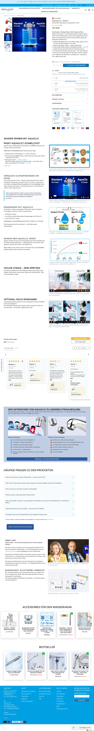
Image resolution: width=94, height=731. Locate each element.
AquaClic (9, 727)
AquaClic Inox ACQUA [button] (54, 389)
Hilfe (24, 154)
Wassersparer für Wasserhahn (56, 8)
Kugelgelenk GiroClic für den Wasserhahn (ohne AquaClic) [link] (67, 118)
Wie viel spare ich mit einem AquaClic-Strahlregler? (21, 489)
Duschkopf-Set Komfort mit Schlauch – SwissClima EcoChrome (80, 672)
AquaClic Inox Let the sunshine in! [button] (35, 380)
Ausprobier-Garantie (37, 1)
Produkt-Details (58, 99)
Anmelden (81, 700)
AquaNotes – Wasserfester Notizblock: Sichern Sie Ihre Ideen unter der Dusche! (65, 630)
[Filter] (79, 348)
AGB (58, 706)
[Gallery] (25, 34)
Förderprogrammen (10, 551)
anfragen (83, 74)
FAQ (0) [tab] (16, 348)
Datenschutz (60, 701)
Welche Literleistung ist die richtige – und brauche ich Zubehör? (25, 508)
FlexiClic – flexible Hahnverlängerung (9, 628)
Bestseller (47, 647)
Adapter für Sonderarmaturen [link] (77, 118)
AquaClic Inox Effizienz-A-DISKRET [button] (76, 394)
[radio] (70, 78)
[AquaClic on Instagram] (6, 718)
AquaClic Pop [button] (17, 385)
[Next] (44, 34)
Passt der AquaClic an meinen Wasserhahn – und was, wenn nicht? (26, 477)
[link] (57, 114)
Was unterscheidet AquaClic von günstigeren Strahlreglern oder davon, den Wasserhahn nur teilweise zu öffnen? (37, 502)
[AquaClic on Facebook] (4, 718)
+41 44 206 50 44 (11, 697)
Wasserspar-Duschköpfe (29, 8)
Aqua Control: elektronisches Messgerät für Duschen (58, 672)
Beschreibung (57, 95)
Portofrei (21, 1)
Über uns (70, 5)
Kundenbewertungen (60, 5)
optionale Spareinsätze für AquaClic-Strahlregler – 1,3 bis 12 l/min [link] (57, 118)
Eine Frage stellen (80, 342)
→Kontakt (28, 163)
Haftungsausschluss (62, 709)
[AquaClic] (7, 10)
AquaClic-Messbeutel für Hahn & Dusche (84, 628)
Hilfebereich (51, 519)
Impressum (60, 699)
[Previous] (14, 34)
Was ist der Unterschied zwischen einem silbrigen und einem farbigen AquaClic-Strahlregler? (34, 483)
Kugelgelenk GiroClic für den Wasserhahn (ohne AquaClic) (28, 629)
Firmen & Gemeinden (49, 12)
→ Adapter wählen (21, 160)
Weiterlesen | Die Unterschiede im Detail (47, 459)
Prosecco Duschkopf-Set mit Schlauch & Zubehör (36, 671)
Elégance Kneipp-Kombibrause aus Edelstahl (14, 671)
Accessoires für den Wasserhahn (47, 607)
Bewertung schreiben (81, 338)
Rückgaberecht (61, 704)
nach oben (7, 166)
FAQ (76, 5)
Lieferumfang (57, 103)
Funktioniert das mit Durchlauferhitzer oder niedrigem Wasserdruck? (26, 514)
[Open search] (74, 348)
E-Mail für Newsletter (80, 693)
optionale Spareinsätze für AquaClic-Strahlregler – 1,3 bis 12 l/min (47, 630)
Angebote (76, 8)
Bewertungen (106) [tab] (8, 348)
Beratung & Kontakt (47, 5)
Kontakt (59, 691)
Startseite (6, 15)
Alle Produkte (12, 15)
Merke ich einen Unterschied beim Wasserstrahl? (20, 495)
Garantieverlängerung (52, 1)
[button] (56, 25)
